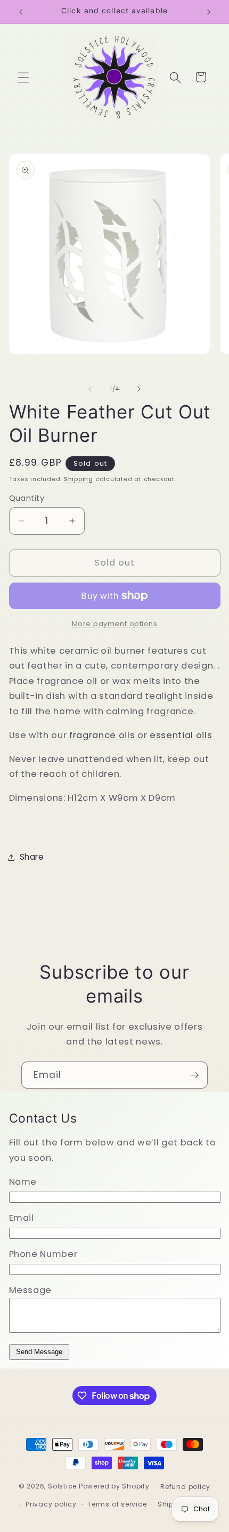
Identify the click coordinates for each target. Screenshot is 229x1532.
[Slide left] (90, 388)
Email (21, 1218)
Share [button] (32, 856)
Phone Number (43, 1254)
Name (23, 1182)
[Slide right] (139, 388)
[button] (23, 77)
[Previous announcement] (20, 11)
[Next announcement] (208, 11)
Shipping (78, 479)
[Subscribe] (194, 1075)
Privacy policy (51, 1504)
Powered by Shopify (114, 1486)
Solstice (62, 1486)
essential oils (181, 735)
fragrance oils (102, 735)
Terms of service (116, 1504)
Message (30, 1290)
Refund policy (185, 1486)
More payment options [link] (115, 624)
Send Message (39, 1352)
